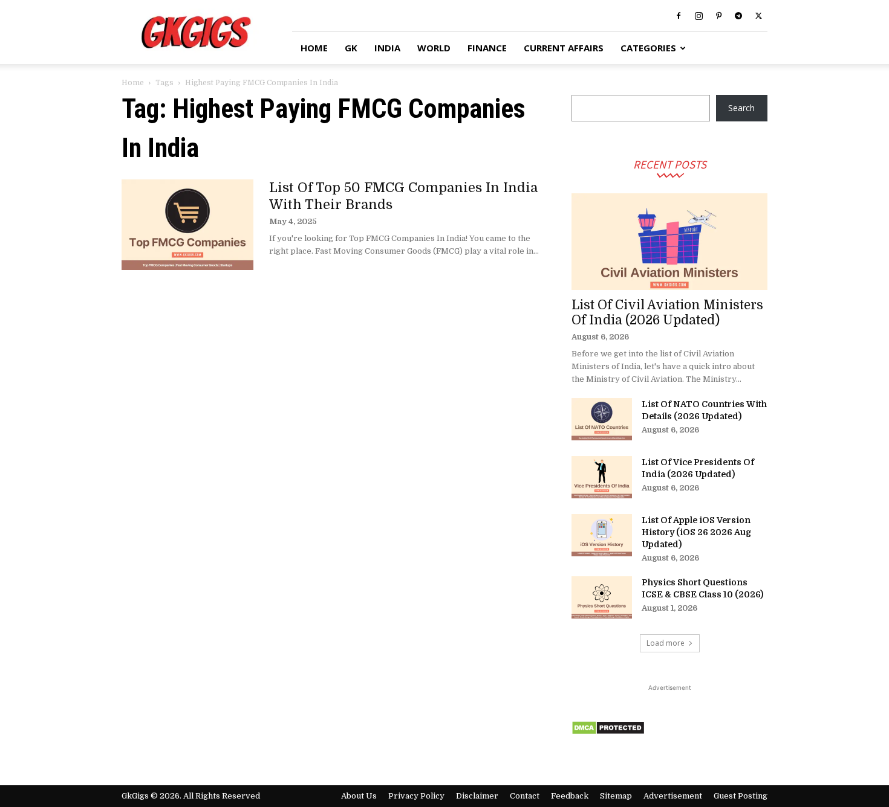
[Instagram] (698, 15)
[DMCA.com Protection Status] (608, 732)
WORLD (434, 48)
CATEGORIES (648, 48)
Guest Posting (740, 795)
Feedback (569, 795)
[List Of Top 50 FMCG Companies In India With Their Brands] (187, 224)
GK (351, 48)
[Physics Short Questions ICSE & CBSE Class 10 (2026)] (602, 597)
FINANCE (487, 48)
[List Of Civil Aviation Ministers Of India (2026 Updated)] (669, 241)
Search (741, 108)
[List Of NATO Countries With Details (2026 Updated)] (602, 419)
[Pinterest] (718, 15)
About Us (359, 795)
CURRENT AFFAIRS (564, 48)
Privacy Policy (416, 795)
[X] (758, 15)
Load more (665, 643)
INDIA (387, 48)
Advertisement (672, 795)
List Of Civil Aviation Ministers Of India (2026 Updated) (667, 312)
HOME (314, 48)
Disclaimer (477, 795)
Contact (524, 795)
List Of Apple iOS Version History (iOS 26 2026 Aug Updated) (696, 532)
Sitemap (616, 795)
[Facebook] (678, 15)
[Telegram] (738, 15)
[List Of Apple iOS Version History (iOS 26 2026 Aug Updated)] (602, 535)
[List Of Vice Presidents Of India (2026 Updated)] (602, 477)
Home (133, 83)
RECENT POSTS (669, 164)
